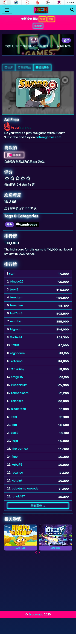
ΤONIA (15, 345)
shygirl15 (17, 377)
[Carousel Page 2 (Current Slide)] (40, 552)
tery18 (14, 289)
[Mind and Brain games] (59, 2)
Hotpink (17, 481)
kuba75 (17, 465)
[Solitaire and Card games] (5, 2)
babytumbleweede (25, 488)
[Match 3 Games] (16, 2)
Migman (15, 329)
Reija (14, 441)
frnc (15, 457)
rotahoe (17, 473)
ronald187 (18, 496)
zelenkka (17, 401)
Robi (14, 417)
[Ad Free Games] (37, 2)
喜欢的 (16, 155)
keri (14, 425)
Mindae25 (16, 281)
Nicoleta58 (18, 409)
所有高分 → (38, 505)
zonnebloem (19, 393)
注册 (50, 19)
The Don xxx (19, 449)
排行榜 (38, 25)
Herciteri (16, 297)
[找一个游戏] (72, 10)
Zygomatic (35, 614)
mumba (15, 321)
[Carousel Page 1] (36, 552)
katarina (16, 361)
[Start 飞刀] (38, 93)
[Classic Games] (48, 2)
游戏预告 (43, 67)
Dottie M (16, 337)
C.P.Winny (17, 369)
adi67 (14, 433)
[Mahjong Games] (26, 2)
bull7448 (16, 313)
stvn (12, 274)
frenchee (16, 305)
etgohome (17, 353)
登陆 (42, 19)
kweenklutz (19, 385)
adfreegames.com (48, 137)
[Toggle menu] (7, 10)
